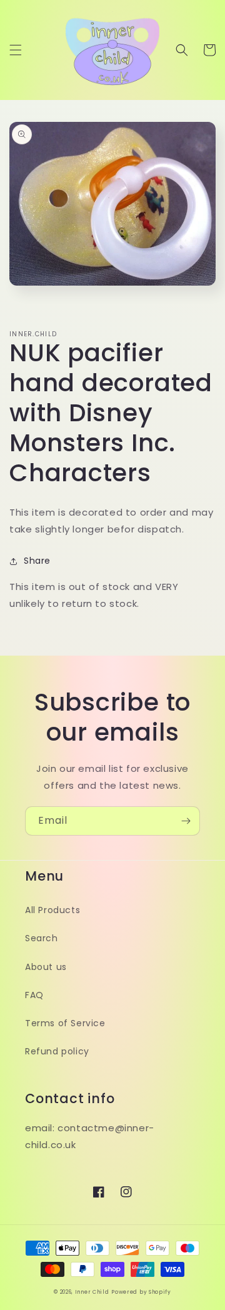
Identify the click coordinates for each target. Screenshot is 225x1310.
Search (41, 938)
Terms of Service (65, 1023)
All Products (52, 910)
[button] (15, 50)
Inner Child (92, 1292)
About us (46, 967)
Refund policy (57, 1051)
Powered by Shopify (141, 1292)
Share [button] (37, 560)
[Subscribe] (185, 821)
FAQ (34, 995)
